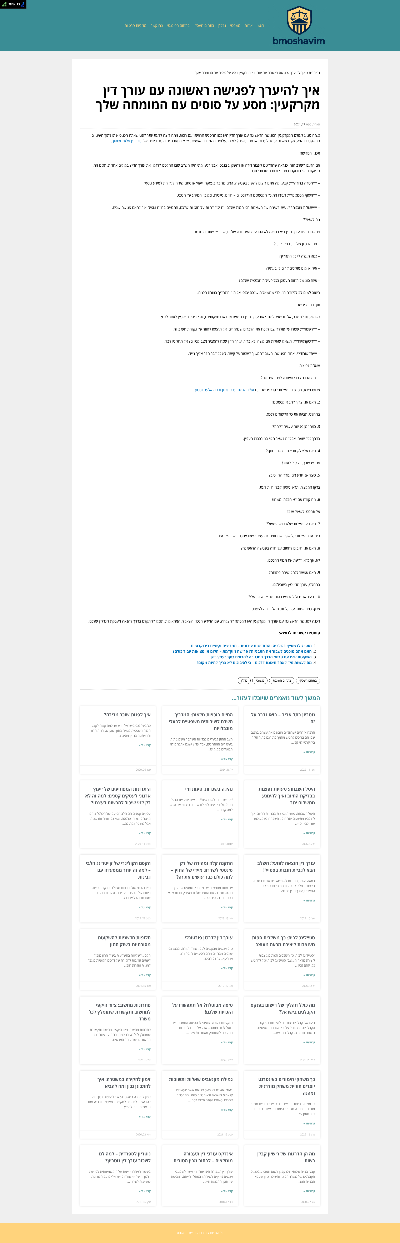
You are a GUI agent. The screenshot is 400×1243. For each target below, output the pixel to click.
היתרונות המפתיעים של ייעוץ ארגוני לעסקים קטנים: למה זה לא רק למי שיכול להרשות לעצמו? (118, 796)
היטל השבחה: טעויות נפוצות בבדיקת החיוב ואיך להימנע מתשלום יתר (287, 796)
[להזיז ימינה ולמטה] (5, 5)
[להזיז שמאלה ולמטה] (3, 5)
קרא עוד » (309, 752)
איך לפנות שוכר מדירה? (127, 714)
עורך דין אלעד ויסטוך (127, 140)
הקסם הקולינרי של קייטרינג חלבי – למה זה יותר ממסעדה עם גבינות (118, 870)
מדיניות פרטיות (135, 25)
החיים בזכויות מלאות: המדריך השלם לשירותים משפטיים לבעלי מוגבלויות (201, 721)
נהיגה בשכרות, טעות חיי (209, 789)
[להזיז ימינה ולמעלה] (5, 3)
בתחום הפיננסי (178, 25)
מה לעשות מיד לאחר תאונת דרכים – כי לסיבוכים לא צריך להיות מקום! (254, 662)
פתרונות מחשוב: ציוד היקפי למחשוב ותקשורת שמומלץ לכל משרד (120, 1012)
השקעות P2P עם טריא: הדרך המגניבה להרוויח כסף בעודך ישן (261, 656)
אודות (248, 25)
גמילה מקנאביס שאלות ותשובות (201, 1079)
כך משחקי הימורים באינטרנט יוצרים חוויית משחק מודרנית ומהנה (286, 1086)
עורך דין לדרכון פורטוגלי (209, 937)
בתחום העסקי (204, 25)
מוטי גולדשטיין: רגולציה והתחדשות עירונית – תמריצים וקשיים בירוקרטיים (251, 645)
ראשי (260, 25)
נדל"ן (222, 25)
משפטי (235, 25)
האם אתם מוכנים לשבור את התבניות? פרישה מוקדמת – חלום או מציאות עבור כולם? (242, 651)
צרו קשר (157, 25)
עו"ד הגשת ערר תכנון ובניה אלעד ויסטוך (224, 389)
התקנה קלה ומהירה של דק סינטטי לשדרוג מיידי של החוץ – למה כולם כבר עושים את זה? (202, 870)
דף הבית (314, 72)
